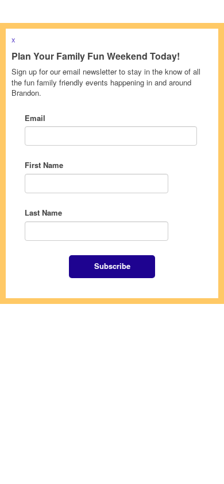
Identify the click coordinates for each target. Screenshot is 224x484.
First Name (44, 165)
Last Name (43, 213)
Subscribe (112, 265)
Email (35, 118)
